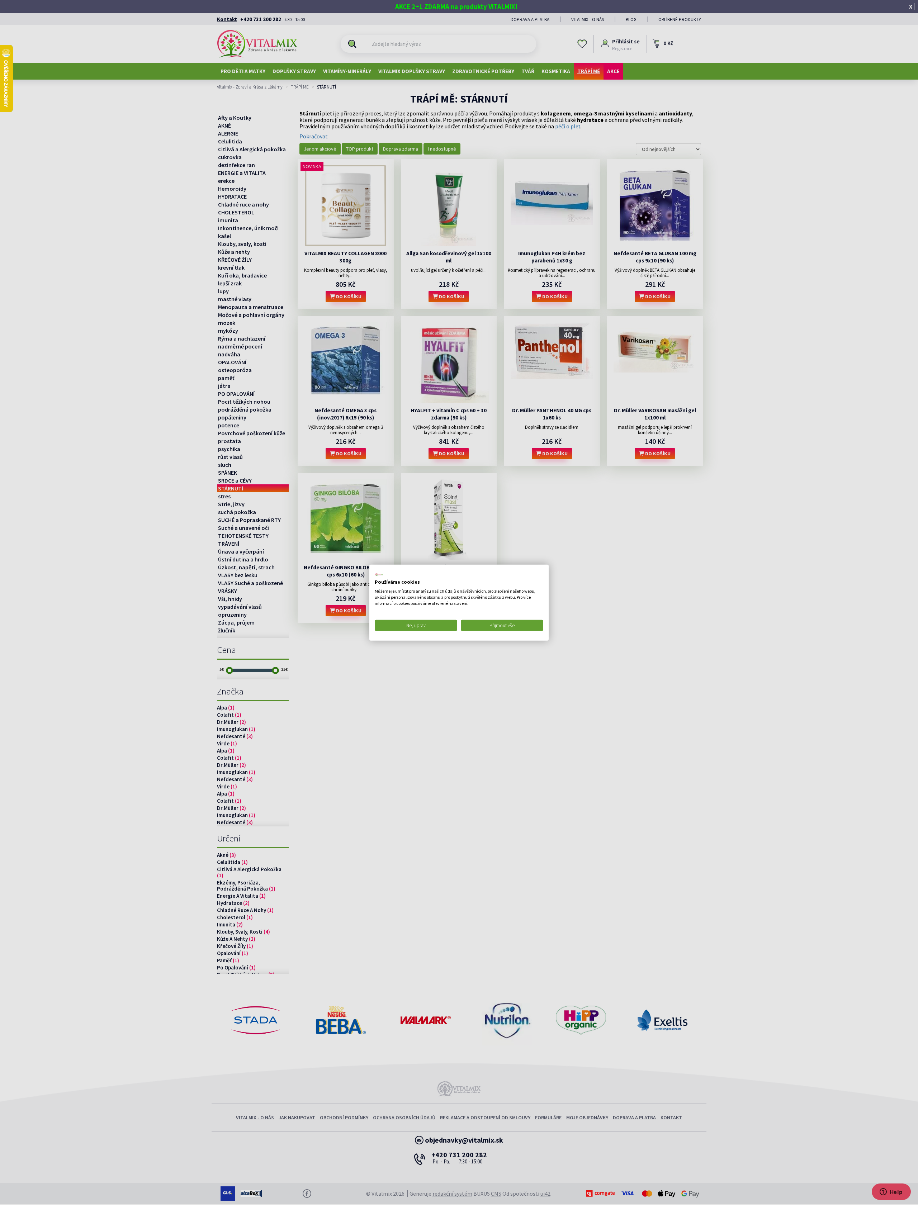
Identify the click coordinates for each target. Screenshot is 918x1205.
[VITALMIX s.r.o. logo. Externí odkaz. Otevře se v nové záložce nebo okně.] (379, 574)
